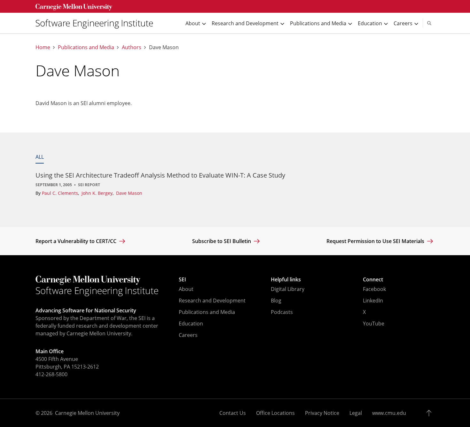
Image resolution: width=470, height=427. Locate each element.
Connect (373, 279)
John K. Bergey (98, 193)
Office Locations (275, 412)
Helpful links (286, 279)
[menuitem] (96, 23)
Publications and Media (86, 47)
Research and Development (212, 300)
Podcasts (282, 312)
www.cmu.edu (389, 412)
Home (42, 47)
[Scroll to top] (431, 413)
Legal (355, 412)
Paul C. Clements (60, 193)
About (186, 289)
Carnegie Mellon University (87, 412)
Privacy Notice (322, 412)
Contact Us (232, 412)
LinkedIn (373, 300)
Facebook (374, 289)
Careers (188, 335)
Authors (131, 47)
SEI (182, 279)
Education (191, 323)
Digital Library (287, 289)
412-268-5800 (51, 374)
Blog (276, 300)
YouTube (373, 323)
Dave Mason (129, 193)
